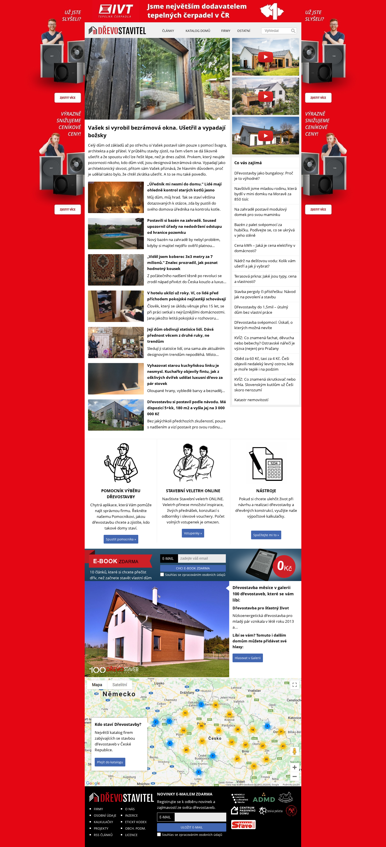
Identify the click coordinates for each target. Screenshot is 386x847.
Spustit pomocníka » (121, 539)
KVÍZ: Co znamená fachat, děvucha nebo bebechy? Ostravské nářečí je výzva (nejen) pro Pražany (264, 343)
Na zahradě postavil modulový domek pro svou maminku (260, 212)
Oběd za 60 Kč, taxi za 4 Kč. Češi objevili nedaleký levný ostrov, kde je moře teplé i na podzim (264, 364)
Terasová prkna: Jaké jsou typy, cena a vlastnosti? (265, 279)
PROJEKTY (101, 828)
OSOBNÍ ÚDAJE (105, 815)
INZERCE (131, 815)
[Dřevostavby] (117, 30)
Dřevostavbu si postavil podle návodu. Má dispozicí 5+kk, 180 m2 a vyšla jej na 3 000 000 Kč (186, 407)
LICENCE (131, 835)
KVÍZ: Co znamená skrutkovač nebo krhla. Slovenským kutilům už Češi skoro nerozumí (265, 384)
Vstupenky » (193, 533)
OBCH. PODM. (135, 828)
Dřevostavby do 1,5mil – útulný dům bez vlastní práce (261, 309)
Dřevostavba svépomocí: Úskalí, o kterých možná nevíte (263, 325)
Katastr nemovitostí (251, 399)
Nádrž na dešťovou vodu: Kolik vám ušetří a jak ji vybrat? (265, 263)
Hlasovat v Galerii (248, 658)
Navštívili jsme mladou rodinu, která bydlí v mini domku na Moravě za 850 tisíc (265, 194)
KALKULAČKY (103, 822)
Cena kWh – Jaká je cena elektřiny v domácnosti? (264, 248)
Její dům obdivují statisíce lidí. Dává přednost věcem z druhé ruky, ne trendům (180, 335)
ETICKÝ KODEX (136, 822)
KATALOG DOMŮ (198, 31)
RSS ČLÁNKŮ (103, 835)
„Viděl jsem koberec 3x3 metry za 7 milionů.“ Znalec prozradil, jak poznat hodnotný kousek (182, 262)
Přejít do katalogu (110, 762)
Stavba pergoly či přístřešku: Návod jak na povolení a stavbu (265, 294)
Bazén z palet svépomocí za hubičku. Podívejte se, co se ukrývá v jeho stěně (264, 230)
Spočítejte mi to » (266, 535)
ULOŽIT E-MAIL (192, 827)
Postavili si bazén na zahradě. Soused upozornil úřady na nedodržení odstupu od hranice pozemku (184, 226)
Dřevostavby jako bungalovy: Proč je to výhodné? (263, 175)
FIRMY (98, 809)
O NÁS (130, 809)
